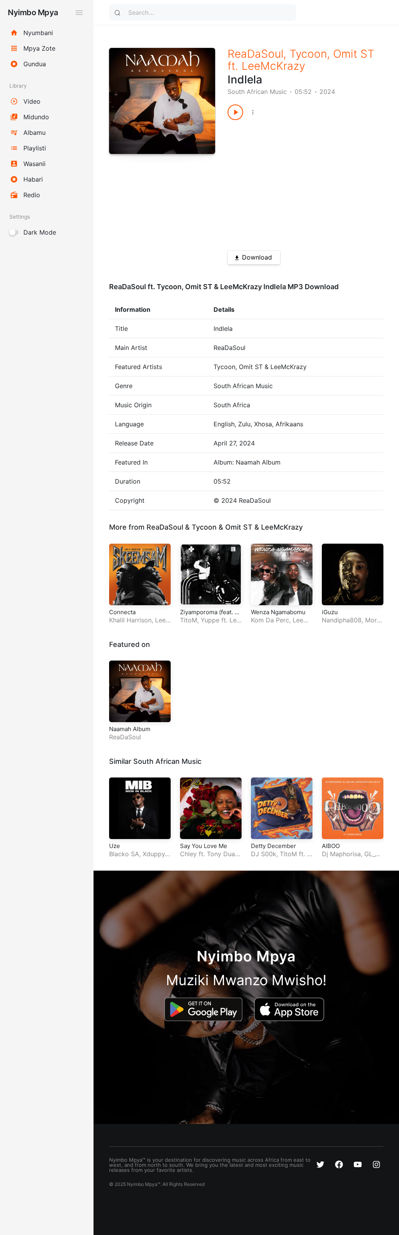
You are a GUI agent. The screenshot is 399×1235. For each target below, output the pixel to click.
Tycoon (308, 53)
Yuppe (210, 620)
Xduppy (154, 854)
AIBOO (331, 846)
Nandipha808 (342, 620)
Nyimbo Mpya (33, 12)
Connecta (122, 612)
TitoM (188, 620)
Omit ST (353, 53)
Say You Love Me (203, 846)
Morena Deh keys (351, 624)
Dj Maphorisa (341, 854)
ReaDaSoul (255, 53)
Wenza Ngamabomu (278, 612)
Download (257, 257)
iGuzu (330, 612)
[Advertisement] (298, 182)
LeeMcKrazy (273, 65)
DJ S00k (263, 854)
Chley (188, 854)
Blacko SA (124, 854)
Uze (114, 846)
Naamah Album (129, 729)
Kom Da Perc (270, 620)
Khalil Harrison (130, 620)
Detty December (273, 846)
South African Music (257, 91)
